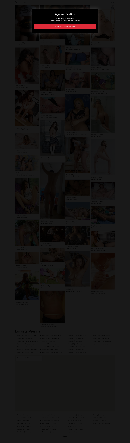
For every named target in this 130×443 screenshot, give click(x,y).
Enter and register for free (65, 26)
